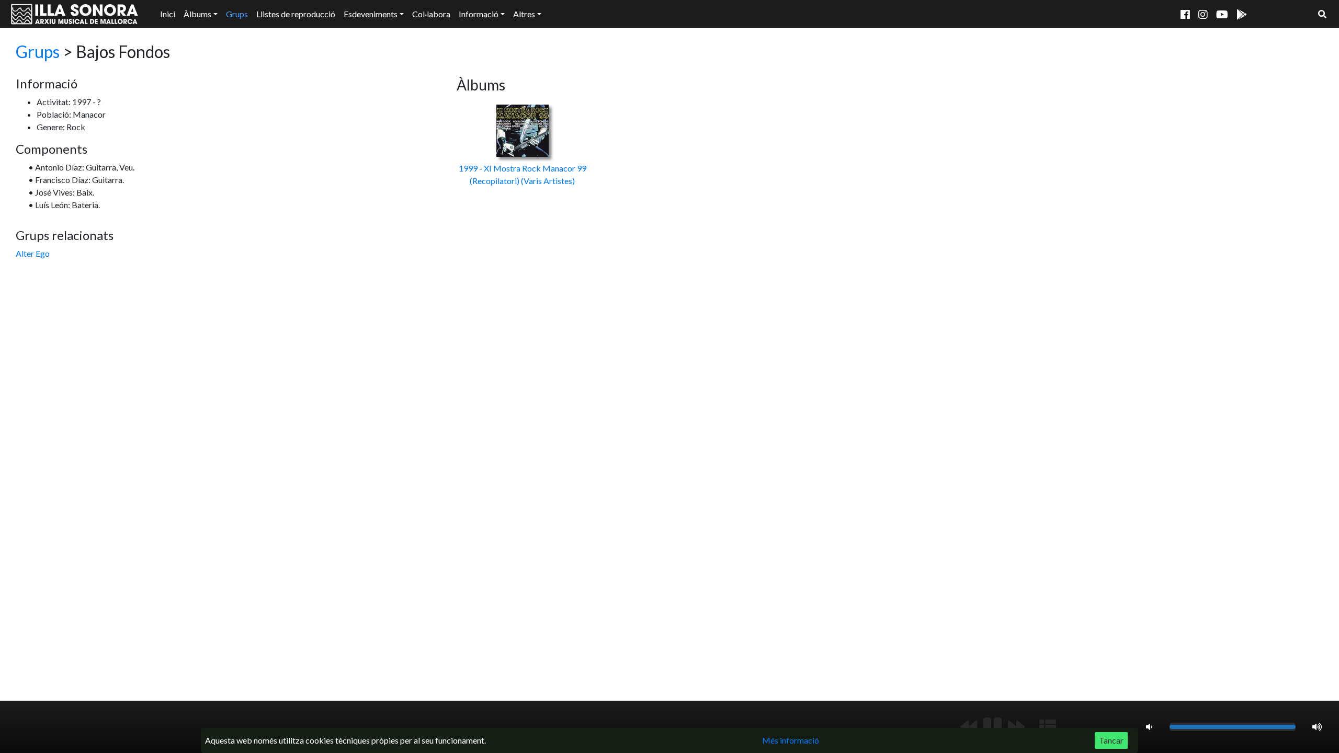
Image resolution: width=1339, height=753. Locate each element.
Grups (237, 14)
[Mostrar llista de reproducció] (1047, 727)
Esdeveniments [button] (371, 14)
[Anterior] (968, 727)
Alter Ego (33, 253)
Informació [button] (478, 14)
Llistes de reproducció (295, 14)
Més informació (790, 740)
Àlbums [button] (197, 14)
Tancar (1111, 740)
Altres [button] (524, 14)
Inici (167, 14)
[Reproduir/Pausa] (992, 727)
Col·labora (431, 14)
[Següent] (1016, 727)
